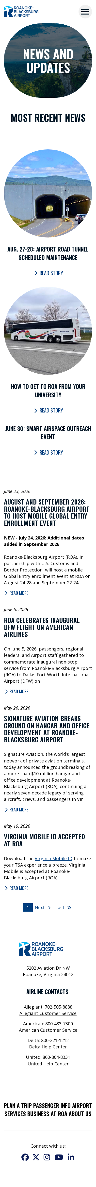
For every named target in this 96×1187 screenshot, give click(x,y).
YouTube (59, 1157)
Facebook (25, 1157)
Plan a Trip (18, 1105)
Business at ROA (47, 1113)
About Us (80, 1113)
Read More (19, 593)
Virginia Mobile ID (53, 858)
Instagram (46, 1157)
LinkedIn (71, 1157)
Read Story (51, 273)
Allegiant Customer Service (48, 1013)
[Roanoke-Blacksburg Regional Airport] (21, 11)
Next (40, 907)
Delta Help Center (48, 1047)
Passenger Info (52, 1105)
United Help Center (48, 1064)
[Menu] (85, 11)
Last (60, 907)
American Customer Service (48, 1030)
